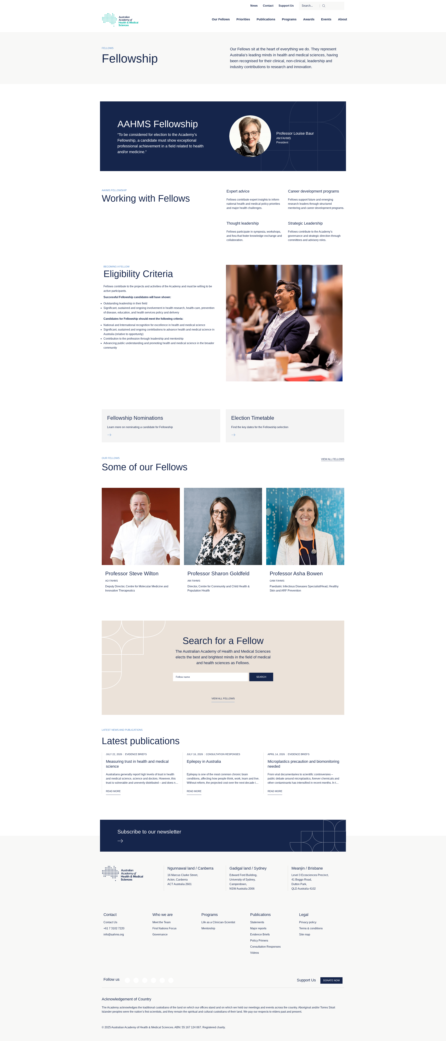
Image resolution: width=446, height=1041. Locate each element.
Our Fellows (221, 19)
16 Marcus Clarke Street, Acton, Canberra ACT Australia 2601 (182, 880)
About (342, 19)
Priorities (243, 19)
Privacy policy (307, 922)
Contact (268, 5)
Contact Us (110, 922)
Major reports (258, 928)
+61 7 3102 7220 (113, 928)
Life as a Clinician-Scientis (217, 922)
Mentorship (208, 928)
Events (326, 19)
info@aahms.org (113, 934)
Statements (257, 922)
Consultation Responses (265, 946)
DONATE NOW (331, 980)
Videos (254, 952)
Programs (289, 19)
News (254, 5)
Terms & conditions (311, 928)
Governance (160, 934)
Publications (266, 19)
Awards (308, 19)
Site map (304, 934)
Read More (113, 791)
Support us (286, 5)
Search (261, 676)
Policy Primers (259, 940)
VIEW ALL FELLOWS (332, 459)
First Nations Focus (164, 928)
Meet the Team (161, 922)
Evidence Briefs (260, 934)
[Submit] (332, 5)
